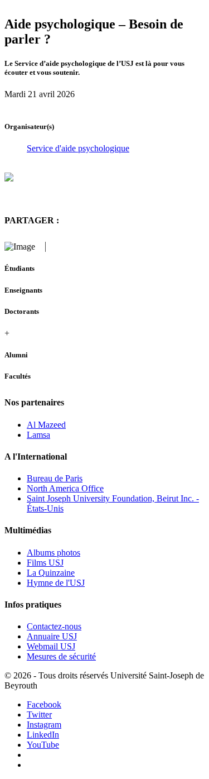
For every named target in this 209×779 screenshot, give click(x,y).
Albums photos (53, 552)
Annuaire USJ (52, 636)
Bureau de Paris (54, 478)
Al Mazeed (46, 424)
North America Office (65, 488)
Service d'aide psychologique (78, 148)
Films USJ (45, 562)
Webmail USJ (51, 646)
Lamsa (38, 434)
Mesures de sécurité (61, 656)
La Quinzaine (51, 572)
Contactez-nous (54, 626)
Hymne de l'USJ (56, 582)
